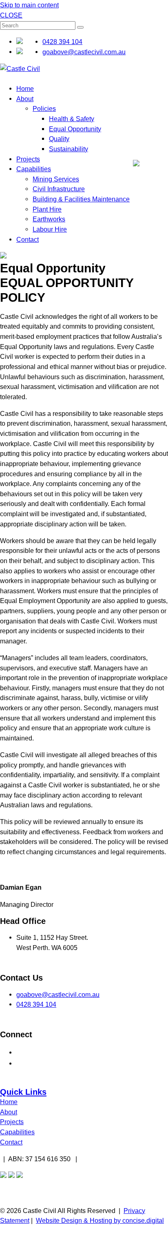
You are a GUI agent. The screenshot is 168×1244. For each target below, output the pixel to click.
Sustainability (68, 148)
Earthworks (49, 219)
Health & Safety (71, 118)
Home (25, 88)
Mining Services (56, 179)
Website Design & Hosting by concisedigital (100, 1220)
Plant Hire (47, 209)
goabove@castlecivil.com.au (84, 51)
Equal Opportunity (75, 129)
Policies (44, 108)
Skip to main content (29, 5)
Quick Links (23, 1091)
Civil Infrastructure (59, 188)
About (24, 98)
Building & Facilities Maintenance (81, 199)
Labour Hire (50, 229)
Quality (59, 138)
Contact (27, 239)
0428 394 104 (62, 41)
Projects (28, 159)
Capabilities (33, 168)
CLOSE (11, 15)
